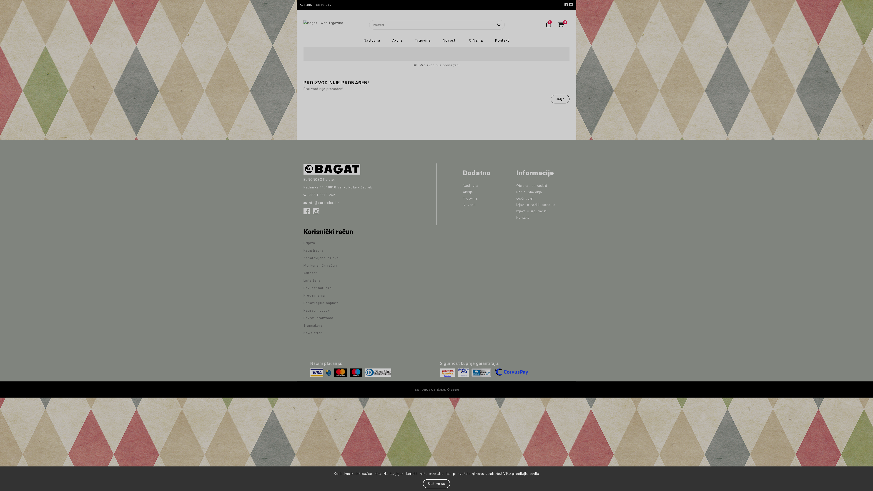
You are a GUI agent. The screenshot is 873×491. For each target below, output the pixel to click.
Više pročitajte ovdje (521, 474)
